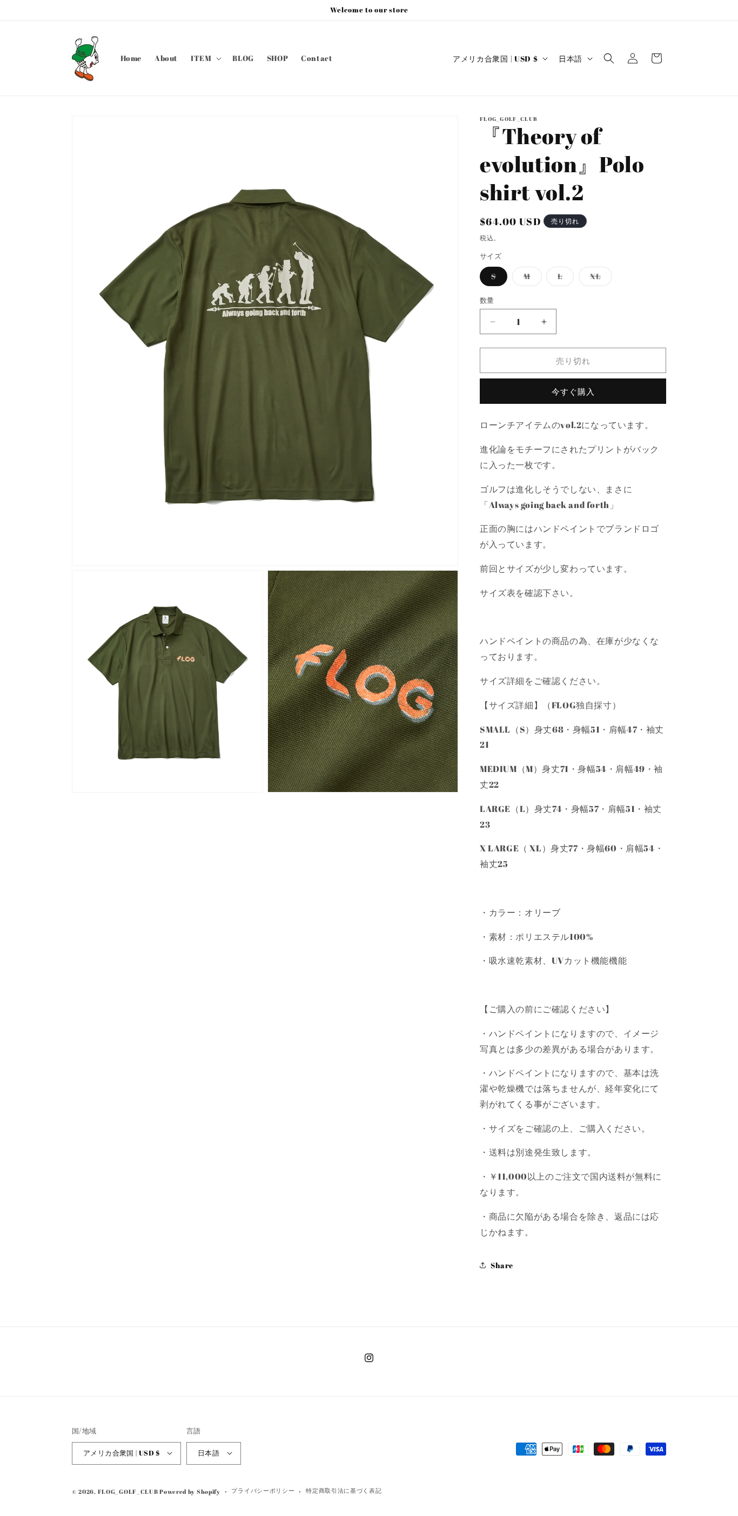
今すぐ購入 (573, 391)
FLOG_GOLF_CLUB (128, 1491)
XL (599, 278)
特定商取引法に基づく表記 (343, 1490)
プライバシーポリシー (262, 1490)
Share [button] (502, 1265)
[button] (205, 58)
